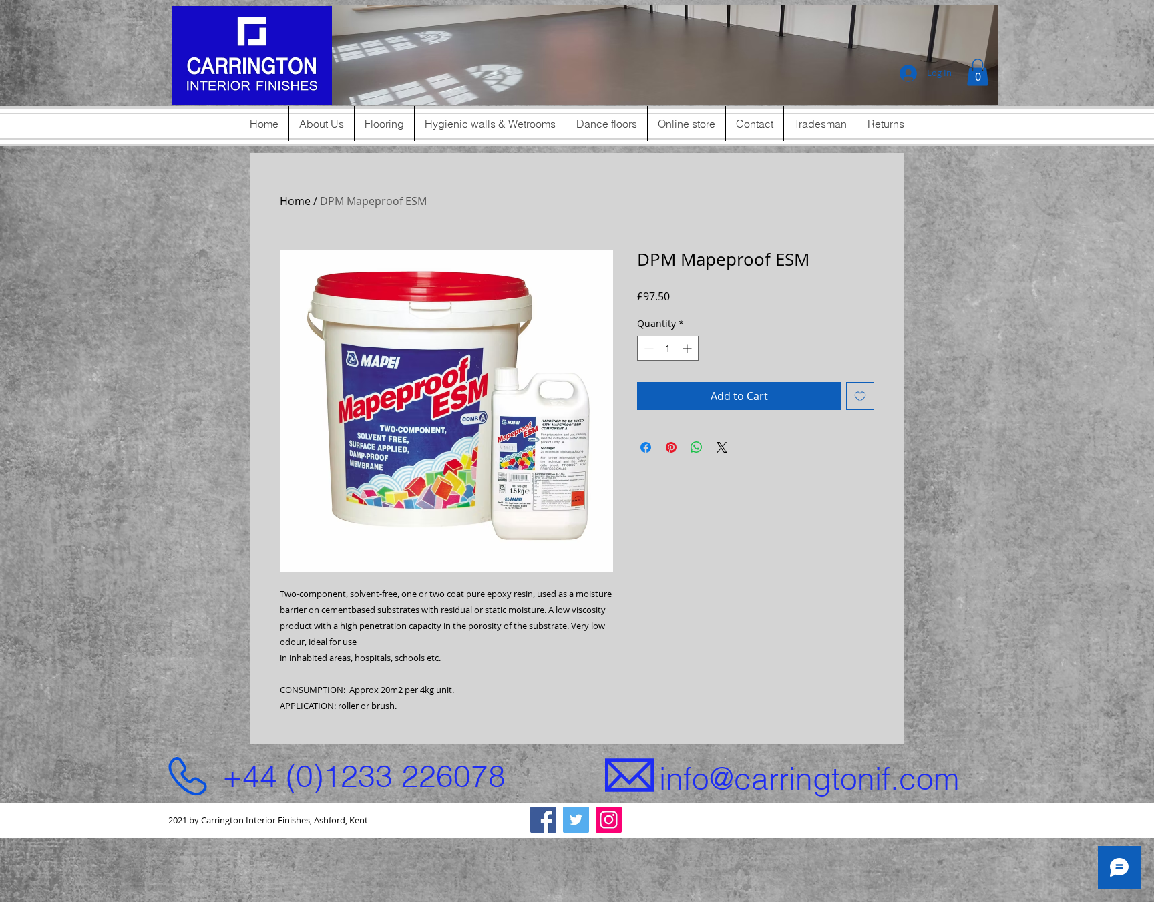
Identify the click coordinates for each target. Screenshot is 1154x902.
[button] (665, 55)
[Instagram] (609, 820)
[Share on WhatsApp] (697, 447)
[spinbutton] (668, 348)
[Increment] (688, 348)
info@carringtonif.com (809, 779)
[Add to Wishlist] (860, 396)
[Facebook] (543, 820)
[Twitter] (576, 820)
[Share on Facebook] (646, 447)
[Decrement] (647, 348)
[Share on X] (722, 447)
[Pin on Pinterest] (671, 447)
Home (295, 201)
